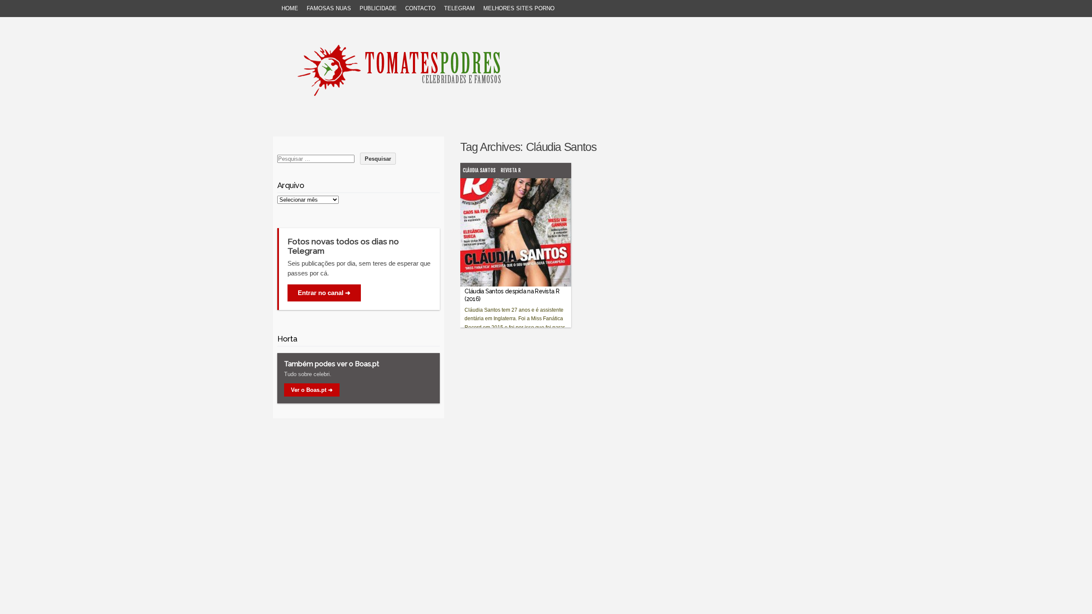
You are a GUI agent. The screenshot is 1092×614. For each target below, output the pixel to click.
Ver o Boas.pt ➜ (312, 390)
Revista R (511, 170)
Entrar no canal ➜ (324, 292)
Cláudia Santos (479, 170)
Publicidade (378, 8)
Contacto (420, 8)
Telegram (459, 8)
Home (290, 8)
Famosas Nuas (329, 8)
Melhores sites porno (519, 8)
